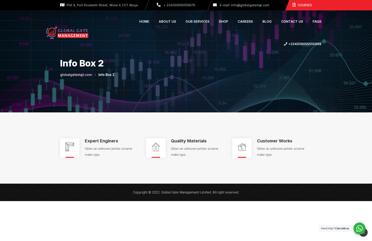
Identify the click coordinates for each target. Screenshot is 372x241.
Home (144, 21)
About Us (167, 21)
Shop (223, 21)
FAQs (317, 21)
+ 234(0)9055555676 (179, 5)
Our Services (197, 21)
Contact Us (292, 21)
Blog (267, 21)
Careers (245, 21)
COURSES (305, 5)
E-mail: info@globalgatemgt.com (244, 5)
